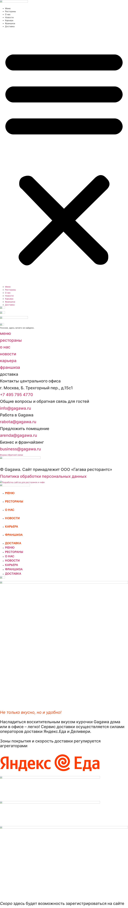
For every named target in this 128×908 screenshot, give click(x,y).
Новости (9, 17)
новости (8, 353)
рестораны (11, 340)
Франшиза (10, 23)
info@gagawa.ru (15, 408)
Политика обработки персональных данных (43, 476)
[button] (64, 156)
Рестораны (10, 11)
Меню (8, 8)
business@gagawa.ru (20, 449)
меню (5, 333)
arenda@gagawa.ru (18, 435)
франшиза (10, 367)
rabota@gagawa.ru (18, 421)
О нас (7, 14)
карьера (8, 360)
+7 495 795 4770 (16, 394)
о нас (5, 347)
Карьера (9, 20)
